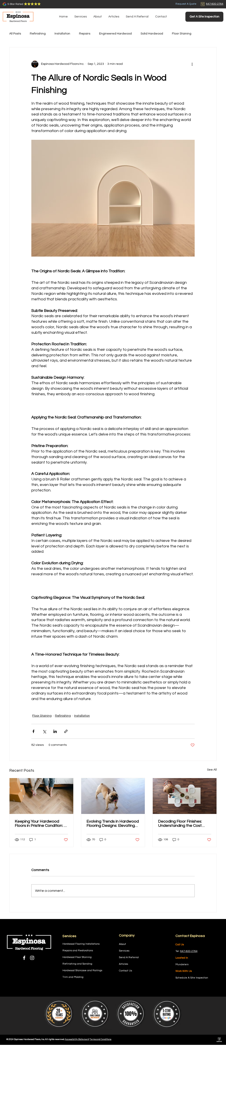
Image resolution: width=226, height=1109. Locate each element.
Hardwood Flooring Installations (81, 943)
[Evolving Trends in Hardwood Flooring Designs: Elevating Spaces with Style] (113, 796)
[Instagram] (32, 958)
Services (69, 936)
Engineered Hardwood (115, 33)
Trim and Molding (72, 977)
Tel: (177, 951)
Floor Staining (181, 33)
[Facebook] (24, 958)
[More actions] (192, 64)
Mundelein (182, 964)
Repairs (84, 33)
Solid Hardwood (152, 33)
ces (127, 950)
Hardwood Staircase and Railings (82, 970)
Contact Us (125, 970)
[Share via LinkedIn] (55, 731)
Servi (122, 950)
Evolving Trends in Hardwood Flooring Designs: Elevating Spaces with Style (113, 823)
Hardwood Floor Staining (77, 957)
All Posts (15, 33)
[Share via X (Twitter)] (44, 731)
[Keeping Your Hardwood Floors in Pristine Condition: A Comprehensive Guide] (41, 796)
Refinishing (38, 33)
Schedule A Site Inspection (191, 977)
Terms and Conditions (100, 1039)
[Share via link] (66, 731)
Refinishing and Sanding (77, 963)
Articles (123, 964)
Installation (62, 33)
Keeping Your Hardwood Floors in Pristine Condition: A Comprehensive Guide (40, 823)
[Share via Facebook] (33, 731)
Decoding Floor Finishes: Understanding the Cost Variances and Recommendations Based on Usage (184, 823)
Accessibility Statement (77, 1039)
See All (212, 769)
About (122, 944)
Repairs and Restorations (77, 950)
